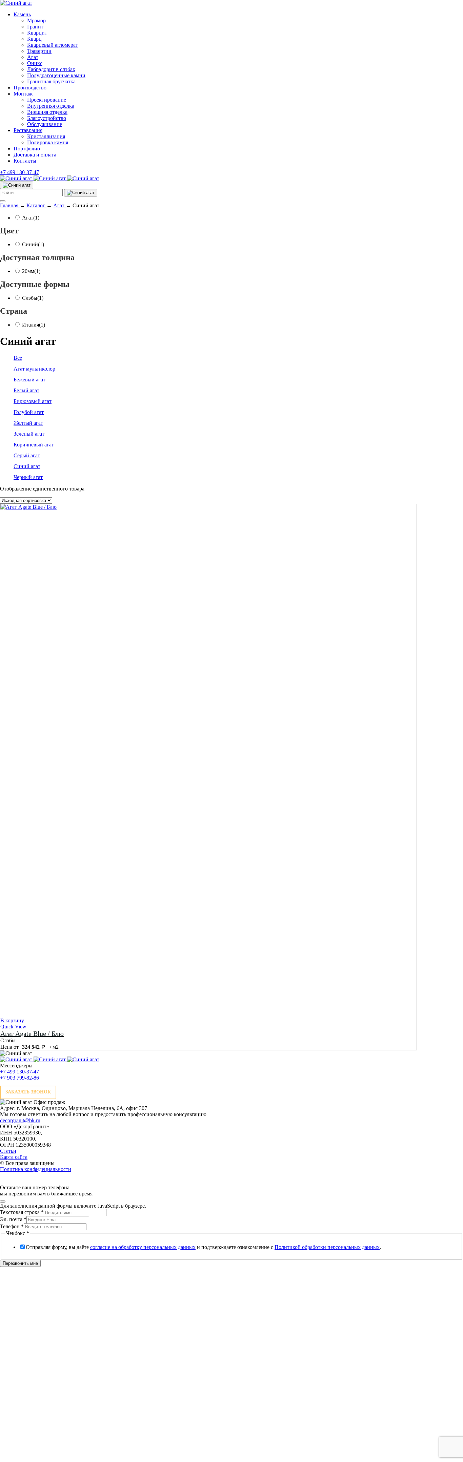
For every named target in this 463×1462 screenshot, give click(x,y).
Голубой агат (29, 412)
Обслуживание (44, 124)
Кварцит (37, 33)
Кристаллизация (46, 136)
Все (18, 358)
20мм (31, 271)
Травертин (39, 51)
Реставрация (28, 130)
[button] (12, 1020)
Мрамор (36, 20)
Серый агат (27, 455)
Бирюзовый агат (33, 401)
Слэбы (32, 298)
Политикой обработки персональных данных (327, 1247)
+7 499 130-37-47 (19, 172)
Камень (22, 14)
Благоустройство (46, 118)
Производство (30, 87)
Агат (32, 57)
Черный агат (28, 477)
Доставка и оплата (35, 155)
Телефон (12, 1226)
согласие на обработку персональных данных (143, 1247)
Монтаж (23, 94)
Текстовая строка (22, 1212)
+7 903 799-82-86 (19, 1078)
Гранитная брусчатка (51, 81)
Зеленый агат (29, 434)
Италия (33, 325)
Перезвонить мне (20, 1263)
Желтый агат (28, 423)
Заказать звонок (28, 1091)
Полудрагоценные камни (56, 75)
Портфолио (27, 148)
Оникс (34, 63)
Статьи (8, 1151)
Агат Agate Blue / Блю (32, 1033)
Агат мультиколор (34, 369)
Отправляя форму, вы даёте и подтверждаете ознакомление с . (203, 1247)
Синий (33, 244)
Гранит (35, 26)
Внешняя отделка (47, 112)
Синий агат (27, 466)
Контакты (25, 161)
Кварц (34, 39)
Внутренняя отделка (50, 106)
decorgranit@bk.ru (20, 1120)
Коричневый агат (34, 444)
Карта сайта (13, 1157)
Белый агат (26, 390)
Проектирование (46, 100)
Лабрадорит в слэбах (51, 69)
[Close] (2, 1201)
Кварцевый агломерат (52, 45)
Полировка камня (47, 142)
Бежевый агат (29, 379)
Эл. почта (13, 1219)
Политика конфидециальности (35, 1169)
